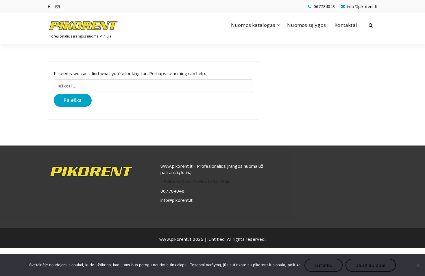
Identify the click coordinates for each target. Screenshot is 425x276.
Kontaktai (346, 25)
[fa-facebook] (49, 6)
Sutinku (323, 265)
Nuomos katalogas (253, 25)
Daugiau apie (370, 265)
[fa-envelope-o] (58, 6)
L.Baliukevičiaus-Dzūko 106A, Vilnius (196, 181)
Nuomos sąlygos (306, 25)
